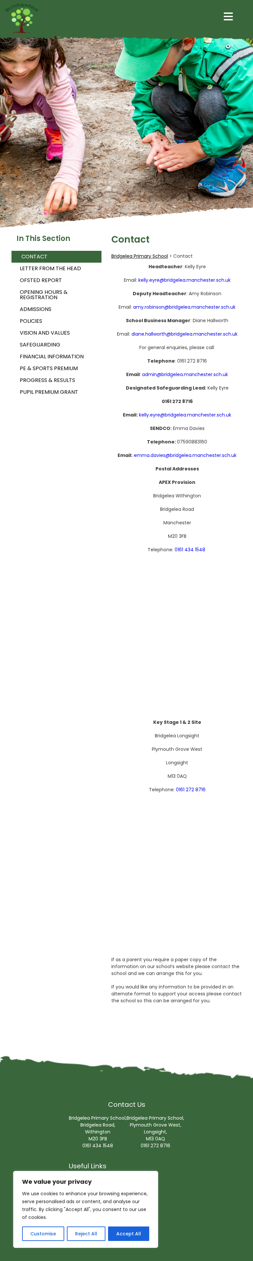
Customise (43, 1233)
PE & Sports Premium (49, 368)
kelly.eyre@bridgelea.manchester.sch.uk (184, 280)
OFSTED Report (41, 280)
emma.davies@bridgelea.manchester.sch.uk (185, 455)
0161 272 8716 (191, 789)
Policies (31, 321)
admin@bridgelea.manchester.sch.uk (185, 374)
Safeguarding (40, 344)
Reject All (86, 1233)
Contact (34, 256)
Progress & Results (47, 380)
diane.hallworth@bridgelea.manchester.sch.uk (184, 334)
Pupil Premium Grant (49, 392)
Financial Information (52, 356)
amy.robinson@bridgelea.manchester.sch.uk (184, 307)
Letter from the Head (50, 268)
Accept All (128, 1233)
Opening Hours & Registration (44, 294)
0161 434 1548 (190, 549)
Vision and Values (45, 333)
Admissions (35, 309)
